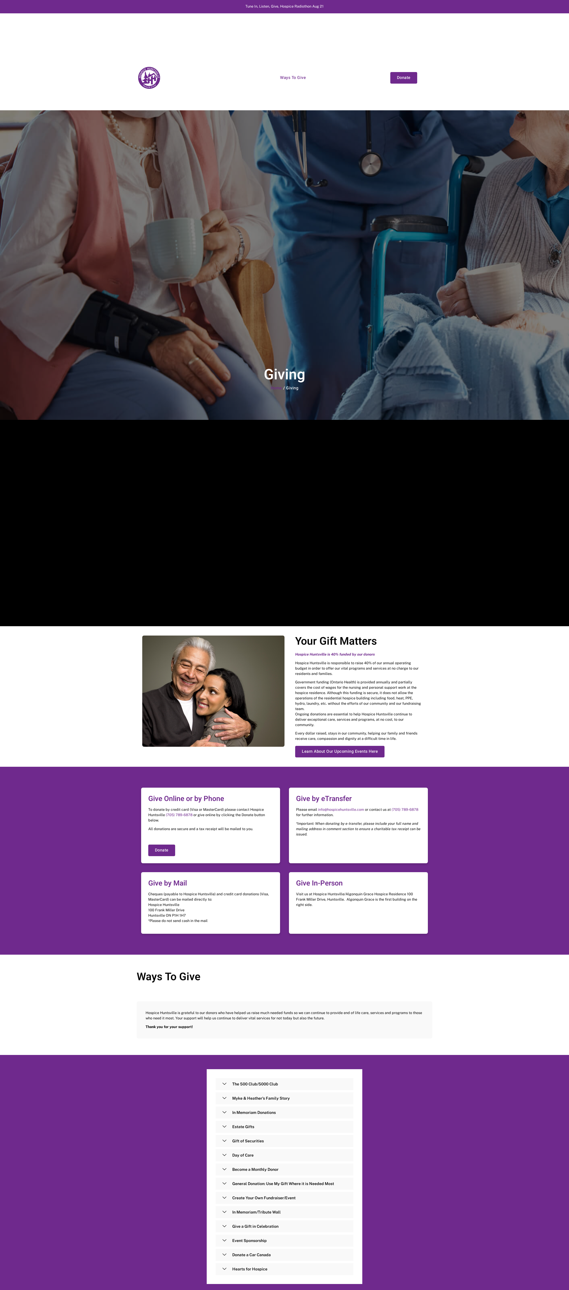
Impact (319, 78)
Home (276, 388)
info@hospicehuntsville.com (341, 809)
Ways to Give (293, 78)
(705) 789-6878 (179, 815)
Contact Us (367, 78)
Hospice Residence (206, 78)
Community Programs (252, 78)
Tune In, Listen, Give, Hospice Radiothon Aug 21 (284, 6)
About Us (341, 78)
